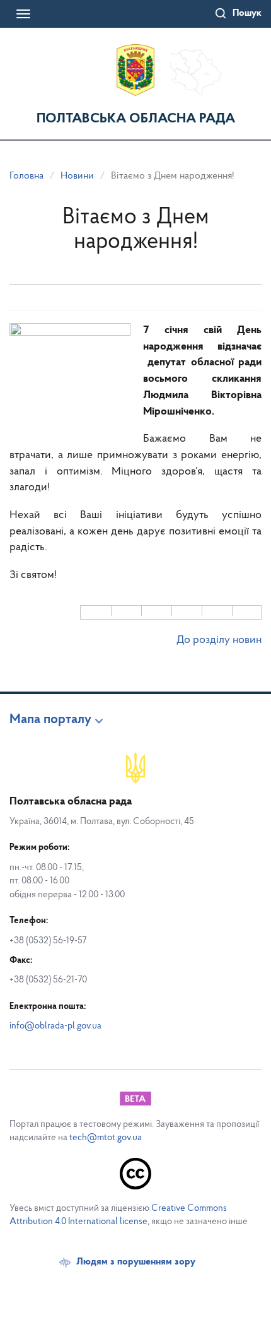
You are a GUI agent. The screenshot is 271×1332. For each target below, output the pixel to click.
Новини (77, 176)
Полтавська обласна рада (136, 119)
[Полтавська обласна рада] (135, 70)
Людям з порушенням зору (135, 1262)
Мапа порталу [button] (50, 720)
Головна (26, 176)
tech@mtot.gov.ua (105, 1138)
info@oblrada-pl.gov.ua (55, 1026)
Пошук (247, 13)
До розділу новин (219, 640)
